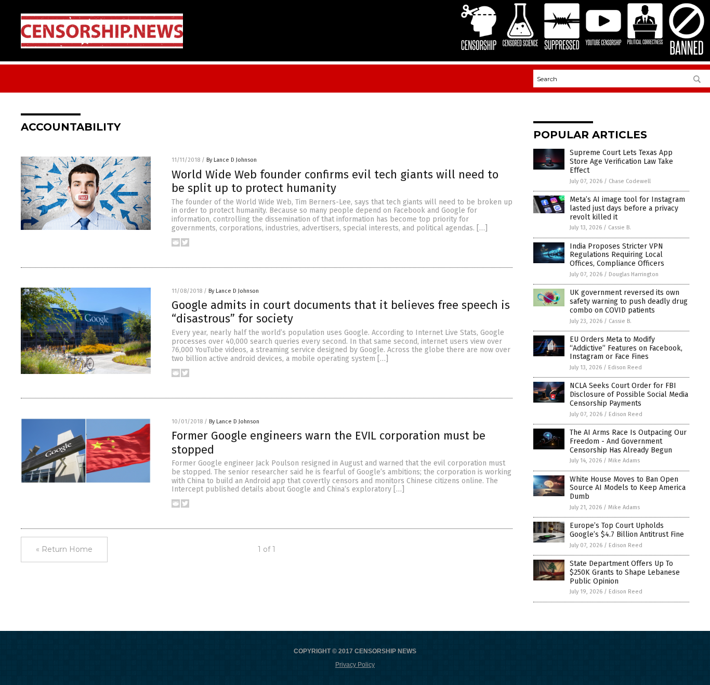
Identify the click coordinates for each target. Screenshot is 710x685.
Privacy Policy (355, 664)
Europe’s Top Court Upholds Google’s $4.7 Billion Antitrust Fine (627, 530)
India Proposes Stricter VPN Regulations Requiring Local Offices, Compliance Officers (617, 255)
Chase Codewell (630, 181)
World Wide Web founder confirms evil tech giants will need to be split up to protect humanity (335, 181)
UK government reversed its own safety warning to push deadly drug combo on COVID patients (629, 301)
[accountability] (102, 46)
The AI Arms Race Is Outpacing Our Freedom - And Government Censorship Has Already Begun (628, 441)
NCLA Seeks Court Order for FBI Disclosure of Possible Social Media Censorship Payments (629, 394)
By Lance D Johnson (231, 160)
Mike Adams (624, 460)
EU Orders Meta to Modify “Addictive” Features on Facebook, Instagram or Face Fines (626, 348)
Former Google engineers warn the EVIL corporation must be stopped (328, 442)
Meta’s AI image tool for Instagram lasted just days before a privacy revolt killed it (627, 208)
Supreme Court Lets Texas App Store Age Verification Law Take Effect (621, 161)
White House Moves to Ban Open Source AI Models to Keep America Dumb (628, 488)
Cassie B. (619, 227)
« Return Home (64, 549)
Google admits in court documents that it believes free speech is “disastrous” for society (341, 312)
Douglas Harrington (634, 274)
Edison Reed (625, 367)
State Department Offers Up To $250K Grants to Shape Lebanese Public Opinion (625, 572)
